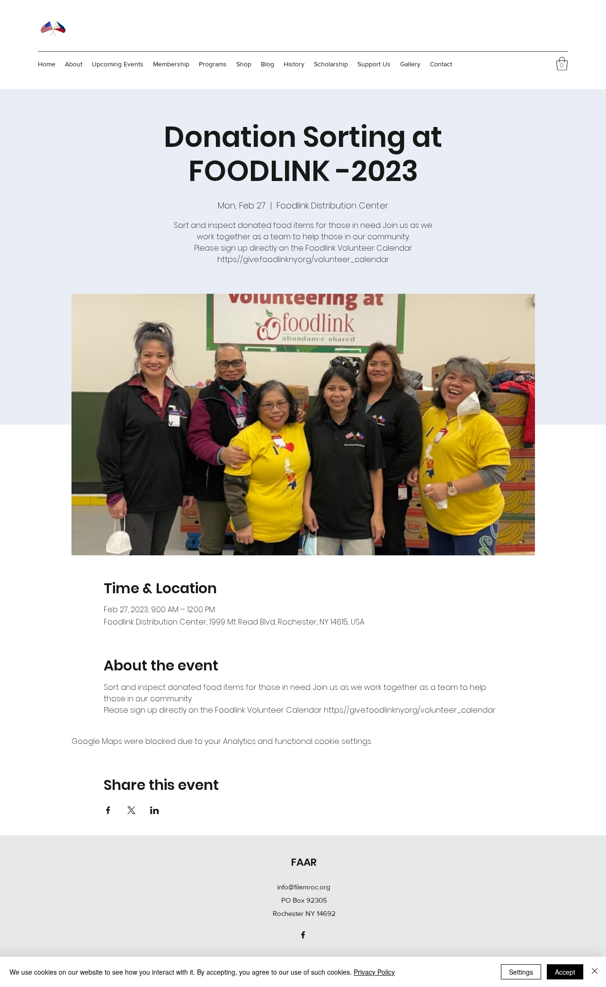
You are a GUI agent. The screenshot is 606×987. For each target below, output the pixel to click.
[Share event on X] (131, 810)
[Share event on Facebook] (108, 810)
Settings (521, 972)
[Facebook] (303, 935)
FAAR (304, 862)
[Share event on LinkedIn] (154, 810)
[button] (562, 64)
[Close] (594, 971)
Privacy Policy (374, 972)
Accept (565, 972)
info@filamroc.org (303, 887)
